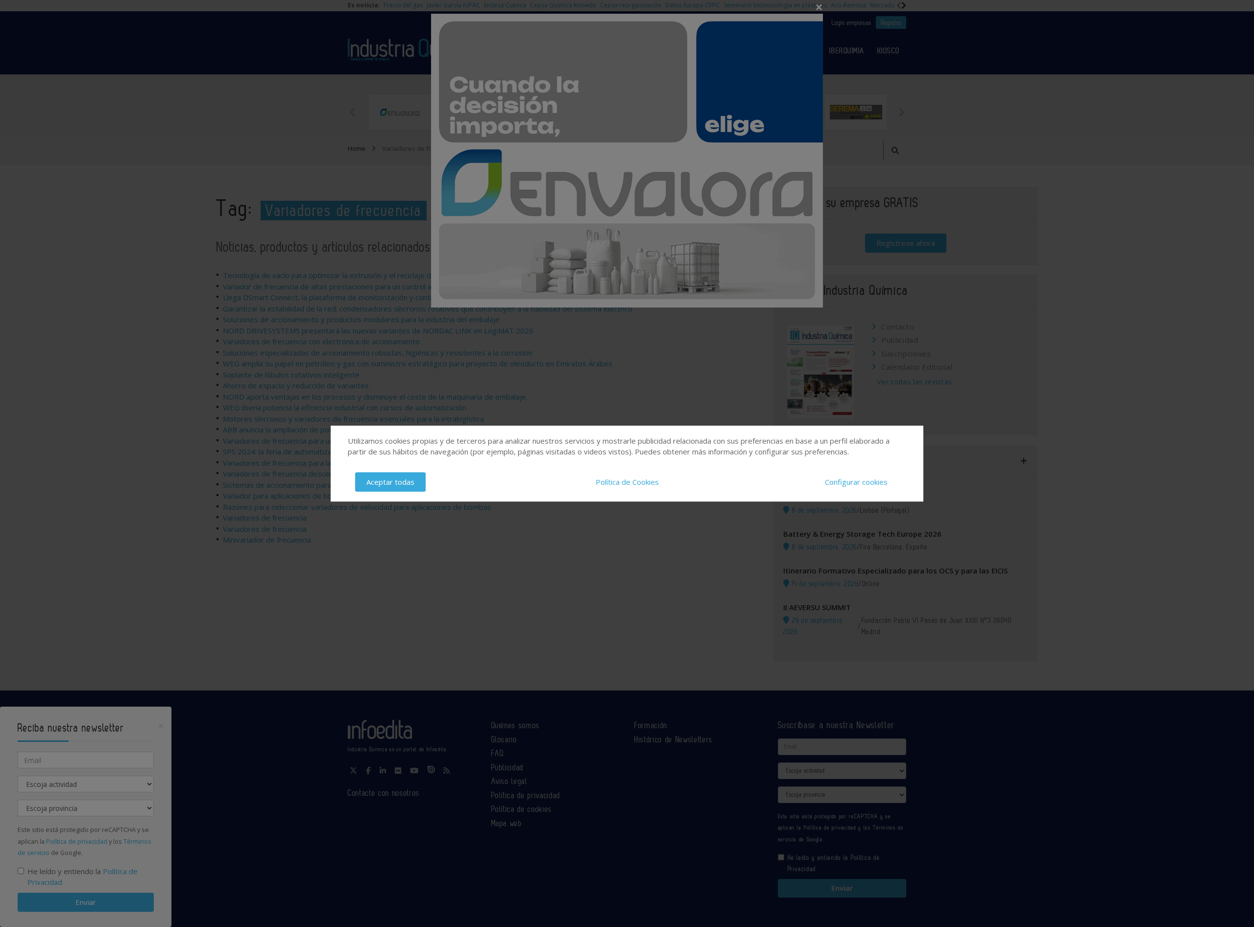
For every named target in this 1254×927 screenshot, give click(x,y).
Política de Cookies (627, 482)
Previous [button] (353, 112)
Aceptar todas (390, 482)
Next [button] (901, 112)
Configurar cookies (856, 482)
